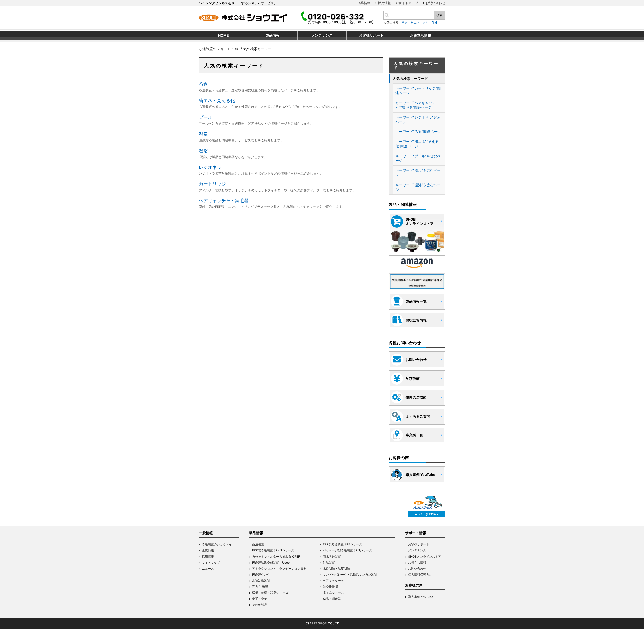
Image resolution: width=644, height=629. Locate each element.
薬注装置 (258, 544)
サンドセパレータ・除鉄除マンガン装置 (350, 574)
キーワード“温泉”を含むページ (418, 172)
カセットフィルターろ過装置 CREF (276, 556)
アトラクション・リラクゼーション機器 (279, 568)
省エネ (415, 22)
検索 (439, 15)
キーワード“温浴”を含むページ (418, 187)
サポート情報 (415, 533)
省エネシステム (333, 593)
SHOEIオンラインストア (424, 556)
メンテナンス (417, 550)
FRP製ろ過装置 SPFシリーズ (342, 544)
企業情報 (363, 3)
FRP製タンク (261, 574)
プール (205, 117)
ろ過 (404, 22)
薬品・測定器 (332, 599)
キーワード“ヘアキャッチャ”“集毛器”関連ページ (415, 105)
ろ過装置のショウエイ (216, 49)
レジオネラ (210, 167)
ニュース (208, 568)
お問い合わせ (435, 3)
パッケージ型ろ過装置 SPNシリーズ (347, 550)
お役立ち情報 (417, 562)
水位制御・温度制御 (336, 568)
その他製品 (259, 605)
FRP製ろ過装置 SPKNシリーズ (273, 550)
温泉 (203, 134)
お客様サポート (418, 544)
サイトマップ (408, 3)
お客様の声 (414, 585)
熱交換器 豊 (331, 586)
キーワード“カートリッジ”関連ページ (418, 90)
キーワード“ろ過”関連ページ (418, 131)
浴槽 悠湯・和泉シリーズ (270, 593)
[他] (434, 22)
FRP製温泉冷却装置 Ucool (271, 562)
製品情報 (256, 533)
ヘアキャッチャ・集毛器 (224, 200)
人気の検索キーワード (410, 78)
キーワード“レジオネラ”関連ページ (418, 119)
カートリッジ (212, 184)
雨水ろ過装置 (332, 556)
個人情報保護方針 (420, 574)
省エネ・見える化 (217, 100)
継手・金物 (259, 599)
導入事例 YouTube (420, 597)
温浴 (426, 22)
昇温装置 (329, 562)
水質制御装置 (261, 580)
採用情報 (384, 3)
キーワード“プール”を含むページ (418, 158)
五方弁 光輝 (260, 586)
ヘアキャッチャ (333, 580)
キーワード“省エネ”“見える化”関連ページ (417, 143)
